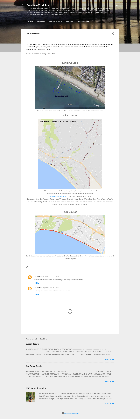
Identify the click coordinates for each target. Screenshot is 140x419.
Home (30, 22)
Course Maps (83, 22)
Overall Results (32, 344)
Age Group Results (34, 366)
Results (69, 22)
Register (41, 22)
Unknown (38, 276)
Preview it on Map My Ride (57, 196)
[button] (113, 34)
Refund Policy (55, 22)
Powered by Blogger (71, 413)
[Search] (117, 6)
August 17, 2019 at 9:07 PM (50, 287)
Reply (36, 283)
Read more (109, 359)
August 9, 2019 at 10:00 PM (50, 276)
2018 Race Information (36, 388)
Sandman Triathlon (38, 5)
